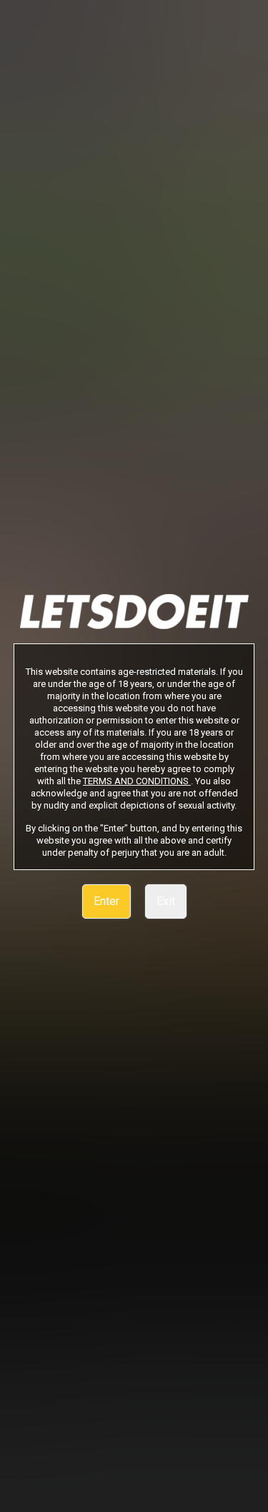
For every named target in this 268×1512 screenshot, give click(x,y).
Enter (106, 901)
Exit (166, 901)
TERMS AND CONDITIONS (137, 781)
